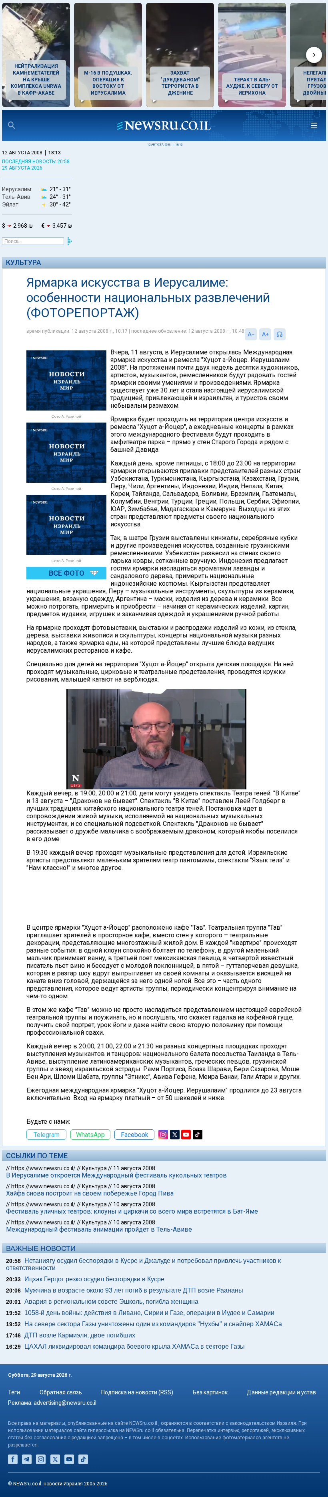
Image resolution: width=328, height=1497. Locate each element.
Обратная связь (61, 1392)
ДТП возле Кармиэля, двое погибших (79, 1335)
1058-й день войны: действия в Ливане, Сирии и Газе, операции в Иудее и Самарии (149, 1312)
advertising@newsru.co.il (65, 1403)
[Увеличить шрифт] (265, 334)
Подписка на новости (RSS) (137, 1392)
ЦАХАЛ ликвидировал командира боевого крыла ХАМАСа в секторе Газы (134, 1346)
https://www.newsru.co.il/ (43, 1168)
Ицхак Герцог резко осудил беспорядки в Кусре (94, 1279)
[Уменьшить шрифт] (251, 334)
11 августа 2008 (134, 1168)
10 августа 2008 (134, 1186)
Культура (23, 262)
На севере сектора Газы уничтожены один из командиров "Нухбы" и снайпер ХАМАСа (153, 1324)
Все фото (66, 573)
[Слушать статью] (288, 334)
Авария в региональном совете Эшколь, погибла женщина (111, 1301)
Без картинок (210, 1392)
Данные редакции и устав (281, 1392)
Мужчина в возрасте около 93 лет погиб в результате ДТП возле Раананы (133, 1290)
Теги (14, 1392)
